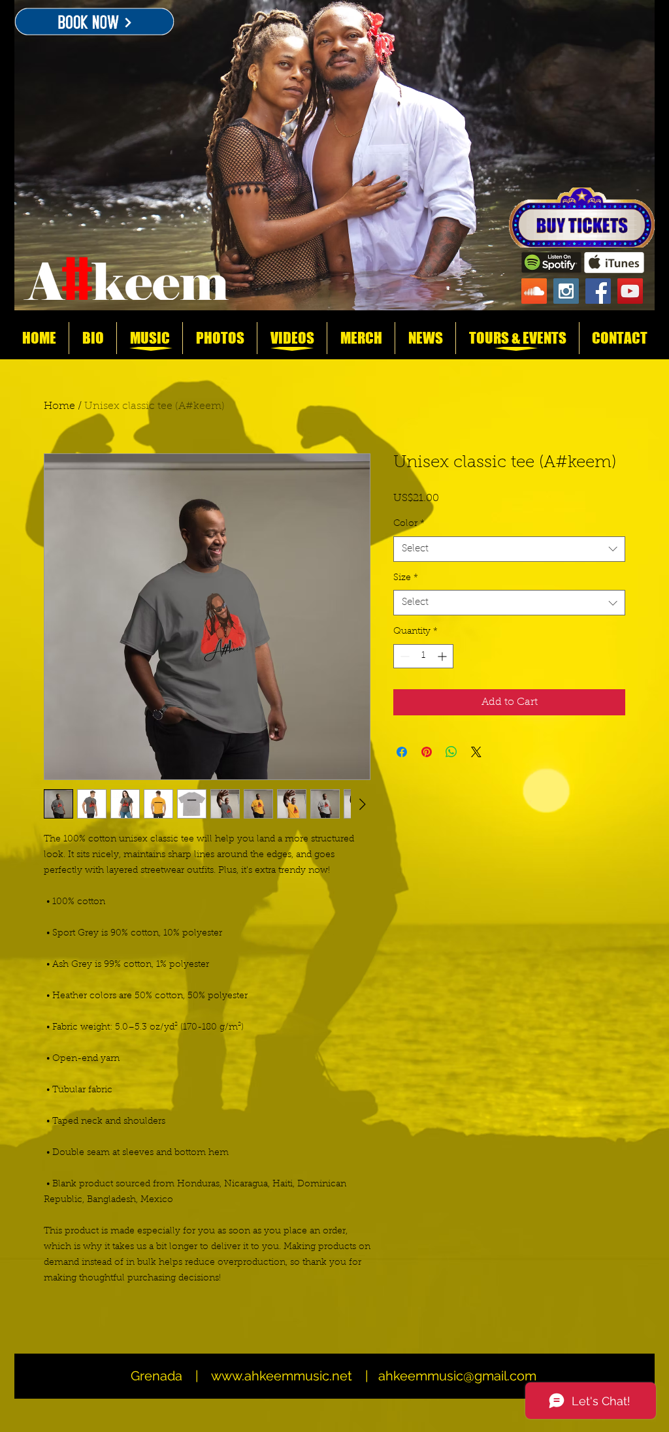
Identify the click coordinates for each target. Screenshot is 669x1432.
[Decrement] (403, 656)
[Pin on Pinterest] (426, 752)
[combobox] (509, 549)
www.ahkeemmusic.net (281, 1376)
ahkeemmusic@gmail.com (457, 1376)
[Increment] (443, 656)
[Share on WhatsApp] (451, 752)
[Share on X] (476, 752)
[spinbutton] (423, 656)
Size (405, 578)
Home (59, 406)
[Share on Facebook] (402, 752)
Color (409, 524)
